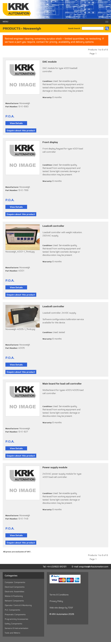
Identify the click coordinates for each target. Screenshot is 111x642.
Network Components (14, 601)
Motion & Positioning (14, 596)
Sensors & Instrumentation (16, 628)
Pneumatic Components (15, 614)
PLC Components (12, 610)
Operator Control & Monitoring (18, 605)
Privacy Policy (56, 601)
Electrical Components (15, 587)
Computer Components (15, 582)
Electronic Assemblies (14, 591)
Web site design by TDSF (61, 607)
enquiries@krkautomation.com (93, 566)
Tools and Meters (12, 633)
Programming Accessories (16, 619)
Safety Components (13, 624)
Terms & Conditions (59, 594)
